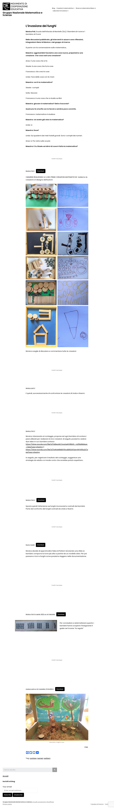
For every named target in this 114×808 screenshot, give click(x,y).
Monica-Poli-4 (30, 500)
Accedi (5, 776)
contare (33, 758)
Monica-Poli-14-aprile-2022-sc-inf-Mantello (40, 614)
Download (40, 171)
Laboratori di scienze (60, 11)
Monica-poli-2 (30, 388)
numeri (40, 758)
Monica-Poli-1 (30, 171)
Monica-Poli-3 (30, 431)
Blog (53, 8)
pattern (47, 758)
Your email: (7, 787)
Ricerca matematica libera (85, 8)
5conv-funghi (30, 545)
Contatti (108, 804)
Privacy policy (7, 804)
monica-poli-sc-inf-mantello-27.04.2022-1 (40, 689)
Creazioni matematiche (64, 8)
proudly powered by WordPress (43, 802)
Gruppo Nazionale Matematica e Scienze (22, 14)
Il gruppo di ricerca (97, 804)
